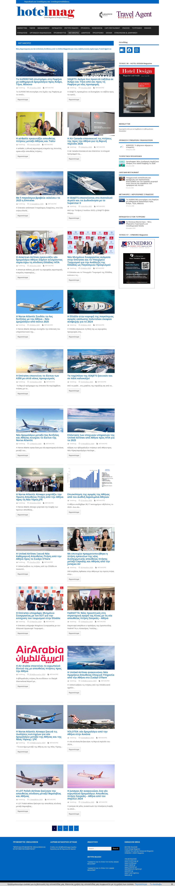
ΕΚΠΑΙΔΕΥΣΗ (57, 28)
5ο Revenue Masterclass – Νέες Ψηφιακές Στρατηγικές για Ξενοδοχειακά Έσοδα (138, 224)
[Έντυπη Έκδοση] (122, 50)
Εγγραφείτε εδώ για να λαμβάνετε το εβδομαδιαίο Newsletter (136, 130)
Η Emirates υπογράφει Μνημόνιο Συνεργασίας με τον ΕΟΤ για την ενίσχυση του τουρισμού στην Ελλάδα (38, 615)
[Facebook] (129, 50)
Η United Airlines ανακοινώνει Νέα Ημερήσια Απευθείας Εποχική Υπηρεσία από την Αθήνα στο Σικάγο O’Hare (90, 675)
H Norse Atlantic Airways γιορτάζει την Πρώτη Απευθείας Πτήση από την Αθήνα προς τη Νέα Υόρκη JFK (39, 497)
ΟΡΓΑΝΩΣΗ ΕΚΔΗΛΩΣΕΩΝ (40, 33)
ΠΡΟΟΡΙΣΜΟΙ (98, 33)
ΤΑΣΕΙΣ (32, 28)
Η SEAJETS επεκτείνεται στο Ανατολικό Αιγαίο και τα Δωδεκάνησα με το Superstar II (89, 200)
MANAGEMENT (44, 28)
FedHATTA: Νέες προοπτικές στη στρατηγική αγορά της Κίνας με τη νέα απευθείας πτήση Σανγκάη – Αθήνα (89, 615)
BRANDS (147, 28)
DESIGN (109, 33)
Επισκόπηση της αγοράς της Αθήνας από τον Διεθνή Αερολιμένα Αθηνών (88, 496)
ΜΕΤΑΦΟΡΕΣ (74, 33)
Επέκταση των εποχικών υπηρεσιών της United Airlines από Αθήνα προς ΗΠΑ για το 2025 (91, 437)
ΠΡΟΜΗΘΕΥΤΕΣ (60, 33)
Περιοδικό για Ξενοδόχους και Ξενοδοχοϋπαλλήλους (46, 1)
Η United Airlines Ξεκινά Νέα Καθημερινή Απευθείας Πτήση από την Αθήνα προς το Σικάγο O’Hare (38, 556)
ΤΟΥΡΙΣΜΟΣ (137, 28)
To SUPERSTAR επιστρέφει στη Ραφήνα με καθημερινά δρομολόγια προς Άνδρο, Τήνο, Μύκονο (39, 81)
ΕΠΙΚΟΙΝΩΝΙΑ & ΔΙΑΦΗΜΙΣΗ (125, 33)
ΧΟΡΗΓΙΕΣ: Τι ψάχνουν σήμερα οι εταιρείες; (139, 146)
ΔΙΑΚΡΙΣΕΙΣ (85, 33)
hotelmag (21, 88)
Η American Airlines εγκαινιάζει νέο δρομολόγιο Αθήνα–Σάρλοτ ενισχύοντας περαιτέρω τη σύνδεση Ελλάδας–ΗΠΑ (39, 259)
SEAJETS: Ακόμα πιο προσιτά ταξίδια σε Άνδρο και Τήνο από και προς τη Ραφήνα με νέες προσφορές (90, 81)
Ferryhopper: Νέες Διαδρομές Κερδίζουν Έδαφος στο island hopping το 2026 (142, 162)
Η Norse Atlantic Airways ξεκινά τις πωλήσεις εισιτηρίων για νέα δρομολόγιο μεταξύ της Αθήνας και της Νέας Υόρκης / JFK (38, 735)
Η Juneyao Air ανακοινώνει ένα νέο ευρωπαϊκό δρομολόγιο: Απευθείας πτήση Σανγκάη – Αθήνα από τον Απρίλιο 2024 (87, 794)
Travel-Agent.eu (105, 49)
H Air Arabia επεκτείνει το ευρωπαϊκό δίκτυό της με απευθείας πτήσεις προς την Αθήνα (38, 668)
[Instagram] (137, 50)
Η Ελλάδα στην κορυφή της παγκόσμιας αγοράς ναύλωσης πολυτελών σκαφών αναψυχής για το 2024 (90, 319)
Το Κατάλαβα (156, 884)
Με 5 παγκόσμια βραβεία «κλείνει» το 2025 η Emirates (38, 199)
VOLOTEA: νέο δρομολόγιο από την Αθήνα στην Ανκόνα (87, 733)
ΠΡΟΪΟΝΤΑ (85, 28)
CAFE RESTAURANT (112, 28)
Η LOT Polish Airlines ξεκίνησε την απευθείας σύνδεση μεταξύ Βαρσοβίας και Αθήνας (38, 793)
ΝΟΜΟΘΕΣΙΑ (97, 28)
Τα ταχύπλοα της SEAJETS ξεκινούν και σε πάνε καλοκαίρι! (89, 377)
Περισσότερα (23, 99)
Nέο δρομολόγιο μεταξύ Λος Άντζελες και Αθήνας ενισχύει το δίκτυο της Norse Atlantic (37, 437)
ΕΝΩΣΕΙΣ (126, 28)
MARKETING (22, 28)
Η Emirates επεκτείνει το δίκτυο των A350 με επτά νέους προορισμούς (37, 377)
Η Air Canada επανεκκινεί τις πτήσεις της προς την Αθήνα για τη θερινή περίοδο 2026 (89, 141)
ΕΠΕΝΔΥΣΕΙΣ (22, 33)
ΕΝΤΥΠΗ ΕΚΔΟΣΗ (71, 28)
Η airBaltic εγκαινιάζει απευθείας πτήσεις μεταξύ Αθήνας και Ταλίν (35, 140)
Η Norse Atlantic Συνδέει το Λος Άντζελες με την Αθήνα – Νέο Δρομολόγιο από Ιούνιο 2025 (34, 319)
